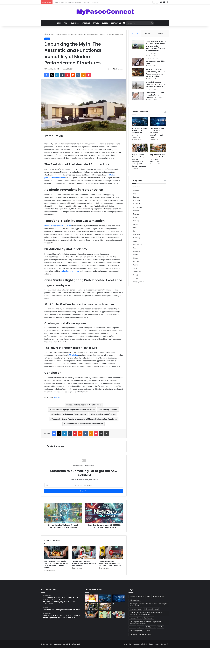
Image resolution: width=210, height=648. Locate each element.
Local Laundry (148, 618)
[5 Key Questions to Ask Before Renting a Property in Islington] (138, 96)
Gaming (136, 221)
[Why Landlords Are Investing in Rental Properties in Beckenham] (158, 148)
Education (136, 200)
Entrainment (137, 207)
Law (134, 231)
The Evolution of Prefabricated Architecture (84, 424)
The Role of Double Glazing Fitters (140, 634)
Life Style (86, 23)
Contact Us (116, 23)
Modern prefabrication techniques (57, 226)
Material (140, 627)
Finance (136, 214)
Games (105, 23)
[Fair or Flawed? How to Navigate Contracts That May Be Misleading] (84, 552)
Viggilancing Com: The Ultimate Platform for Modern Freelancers (139, 132)
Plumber (136, 258)
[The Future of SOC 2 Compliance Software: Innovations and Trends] (158, 121)
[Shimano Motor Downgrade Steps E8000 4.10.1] (138, 62)
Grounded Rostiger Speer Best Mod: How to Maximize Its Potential (155, 84)
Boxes (148, 596)
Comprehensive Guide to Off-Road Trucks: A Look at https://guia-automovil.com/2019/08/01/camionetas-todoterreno (156, 47)
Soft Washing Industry (136, 630)
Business (75, 23)
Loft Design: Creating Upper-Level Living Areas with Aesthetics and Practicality (146, 622)
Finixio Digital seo (51, 69)
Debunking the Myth (108, 409)
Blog (52, 34)
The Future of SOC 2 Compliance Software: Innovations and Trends (77, 2)
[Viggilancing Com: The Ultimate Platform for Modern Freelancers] (140, 121)
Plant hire (136, 251)
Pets (134, 248)
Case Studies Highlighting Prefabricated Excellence (73, 409)
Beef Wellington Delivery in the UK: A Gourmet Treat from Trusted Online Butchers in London (56, 564)
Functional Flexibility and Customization (69, 414)
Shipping (160, 627)
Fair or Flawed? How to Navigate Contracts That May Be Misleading (84, 563)
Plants (135, 255)
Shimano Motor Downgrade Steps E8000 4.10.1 (155, 61)
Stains (148, 630)
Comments (161, 33)
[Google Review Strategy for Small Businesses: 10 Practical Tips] (91, 598)
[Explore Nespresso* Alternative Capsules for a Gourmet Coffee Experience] (111, 552)
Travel (96, 23)
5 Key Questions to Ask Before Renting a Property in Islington (155, 95)
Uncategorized (138, 282)
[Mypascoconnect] (105, 12)
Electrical (136, 204)
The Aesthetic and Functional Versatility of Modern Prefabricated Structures (84, 419)
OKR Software (150, 627)
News (135, 241)
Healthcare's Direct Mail (151, 609)
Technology (137, 272)
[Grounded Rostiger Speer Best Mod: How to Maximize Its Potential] (138, 85)
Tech (66, 23)
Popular (135, 33)
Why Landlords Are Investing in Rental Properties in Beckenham (157, 158)
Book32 (57, 397)
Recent (147, 33)
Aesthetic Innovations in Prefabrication (84, 405)
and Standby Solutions (137, 596)
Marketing (136, 238)
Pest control (137, 244)
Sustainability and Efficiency (104, 414)
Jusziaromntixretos (135, 618)
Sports (135, 265)
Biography (136, 190)
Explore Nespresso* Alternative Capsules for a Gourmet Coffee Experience (110, 563)
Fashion (136, 210)
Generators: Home (135, 609)
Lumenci (132, 627)
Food (135, 217)
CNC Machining (134, 600)
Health (135, 224)
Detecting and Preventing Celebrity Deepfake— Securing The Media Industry (148, 604)
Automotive (137, 187)
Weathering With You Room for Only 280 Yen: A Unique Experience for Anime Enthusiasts (155, 72)
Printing (136, 261)
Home (58, 23)
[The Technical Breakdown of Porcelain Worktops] (118, 606)
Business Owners (158, 596)
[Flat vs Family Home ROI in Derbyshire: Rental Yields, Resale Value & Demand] (105, 614)
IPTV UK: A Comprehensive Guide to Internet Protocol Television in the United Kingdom (146, 613)
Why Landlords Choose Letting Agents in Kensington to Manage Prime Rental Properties (139, 160)
